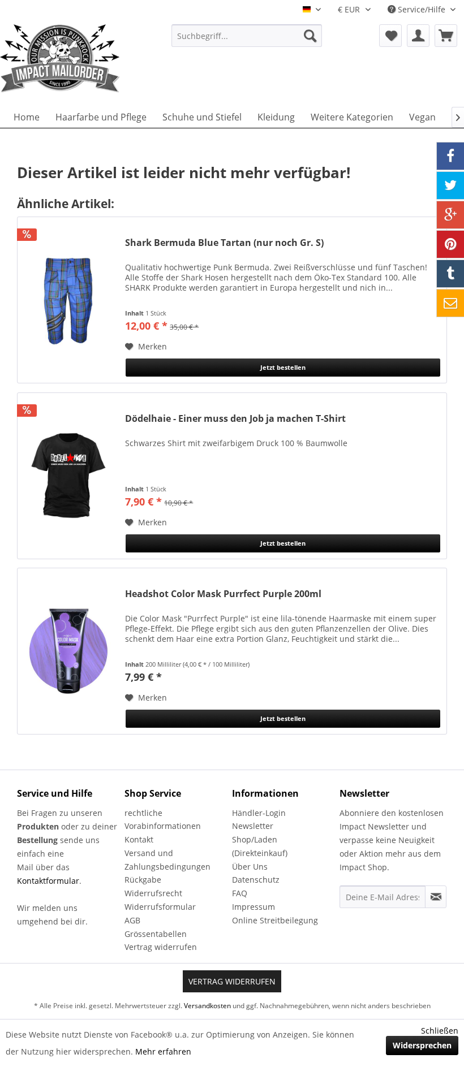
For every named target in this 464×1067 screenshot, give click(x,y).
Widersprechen (422, 1045)
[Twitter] (450, 185)
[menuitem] (247, 35)
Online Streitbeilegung (275, 920)
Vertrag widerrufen (160, 946)
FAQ (239, 893)
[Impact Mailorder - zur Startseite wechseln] (66, 58)
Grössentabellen (155, 933)
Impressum (253, 906)
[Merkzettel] (390, 35)
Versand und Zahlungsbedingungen (167, 860)
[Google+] (450, 214)
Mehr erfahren (163, 1051)
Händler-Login (259, 812)
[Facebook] (450, 156)
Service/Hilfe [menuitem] (422, 9)
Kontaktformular (48, 880)
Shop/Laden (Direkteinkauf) (259, 846)
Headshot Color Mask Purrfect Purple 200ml (223, 594)
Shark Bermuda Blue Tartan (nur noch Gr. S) (224, 243)
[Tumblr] (450, 273)
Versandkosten (207, 1005)
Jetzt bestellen (283, 367)
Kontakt (138, 839)
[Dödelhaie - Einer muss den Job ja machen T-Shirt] (68, 476)
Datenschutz (256, 879)
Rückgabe (142, 879)
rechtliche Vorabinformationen (162, 819)
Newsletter (252, 825)
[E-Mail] (450, 303)
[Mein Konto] (418, 35)
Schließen (439, 1030)
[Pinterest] (450, 244)
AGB (132, 920)
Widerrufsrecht (153, 893)
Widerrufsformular (160, 906)
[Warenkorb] (446, 35)
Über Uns (250, 866)
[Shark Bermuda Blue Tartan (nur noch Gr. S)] (68, 300)
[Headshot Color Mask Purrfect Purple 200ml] (68, 651)
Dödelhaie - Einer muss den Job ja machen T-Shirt (235, 419)
